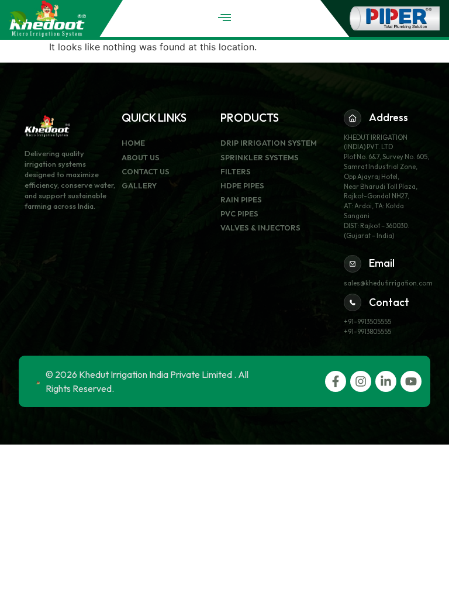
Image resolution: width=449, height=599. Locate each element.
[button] (224, 17)
